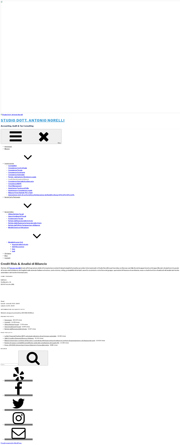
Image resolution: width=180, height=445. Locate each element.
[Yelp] (18, 380)
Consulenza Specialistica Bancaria (21, 181)
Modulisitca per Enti (15, 242)
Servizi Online (9, 212)
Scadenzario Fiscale (15, 219)
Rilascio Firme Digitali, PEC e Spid (20, 193)
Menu (59, 143)
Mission (7, 149)
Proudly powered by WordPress (11, 443)
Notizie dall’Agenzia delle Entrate (20, 221)
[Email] (18, 439)
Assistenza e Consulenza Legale (20, 190)
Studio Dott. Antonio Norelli (33, 120)
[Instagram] (18, 425)
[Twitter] (18, 410)
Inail (13, 251)
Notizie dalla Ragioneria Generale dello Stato (25, 223)
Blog (6, 256)
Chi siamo (7, 253)
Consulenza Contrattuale (17, 168)
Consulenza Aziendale (16, 175)
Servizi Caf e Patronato (12, 197)
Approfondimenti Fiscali (17, 216)
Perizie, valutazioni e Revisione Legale (22, 177)
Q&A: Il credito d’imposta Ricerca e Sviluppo (19, 338)
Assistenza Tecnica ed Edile (18, 188)
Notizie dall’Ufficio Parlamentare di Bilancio (24, 225)
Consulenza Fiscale (15, 170)
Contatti (7, 258)
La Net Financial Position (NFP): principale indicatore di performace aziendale (30, 336)
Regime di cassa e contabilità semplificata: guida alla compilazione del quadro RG (31, 343)
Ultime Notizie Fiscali (16, 214)
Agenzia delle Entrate (20, 244)
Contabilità (12, 166)
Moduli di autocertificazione (18, 227)
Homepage (8, 146)
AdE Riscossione (18, 247)
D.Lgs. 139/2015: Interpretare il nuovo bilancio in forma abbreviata (26, 345)
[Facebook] (18, 395)
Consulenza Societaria (16, 172)
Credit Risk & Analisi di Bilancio (18, 179)
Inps (13, 249)
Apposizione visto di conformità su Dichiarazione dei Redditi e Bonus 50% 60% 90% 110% (41, 195)
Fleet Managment (15, 186)
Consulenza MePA (14, 184)
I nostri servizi (9, 163)
